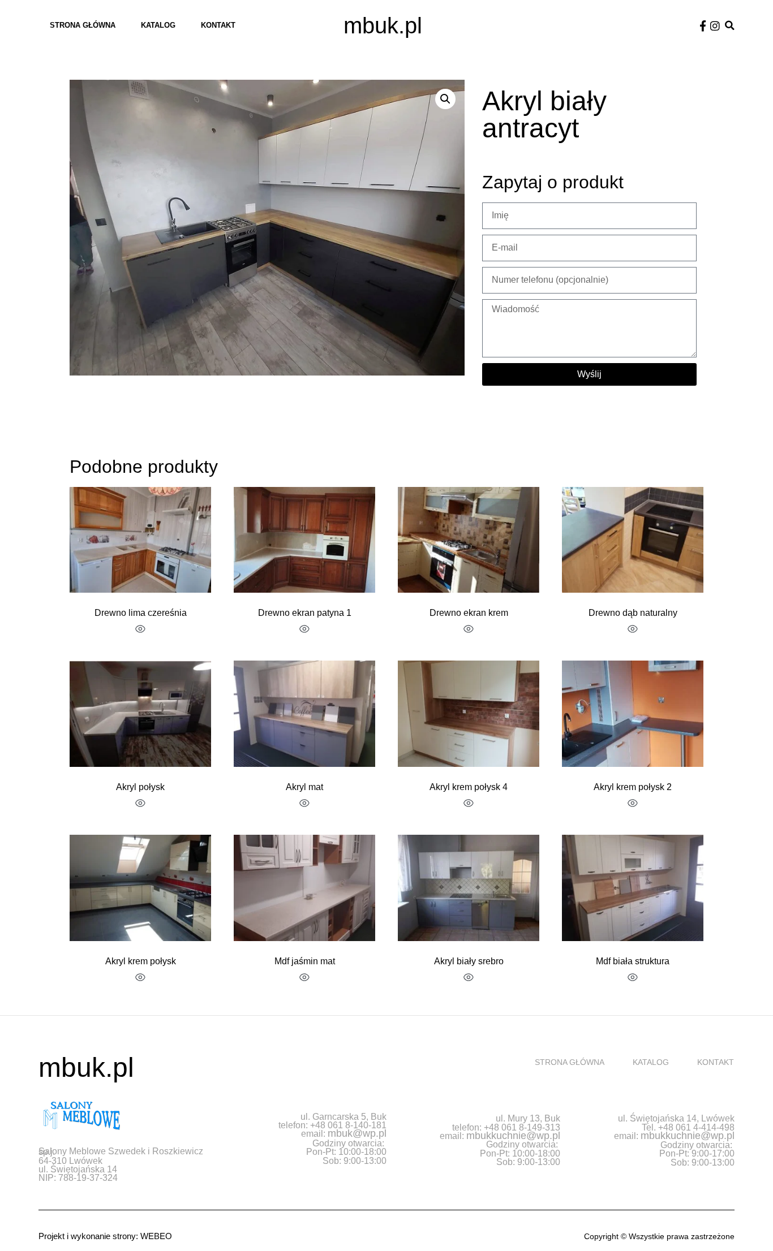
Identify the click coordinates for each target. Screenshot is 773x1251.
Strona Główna (82, 25)
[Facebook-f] (703, 25)
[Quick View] (140, 630)
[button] (729, 25)
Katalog (158, 25)
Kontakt (218, 25)
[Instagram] (715, 25)
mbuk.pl (382, 25)
